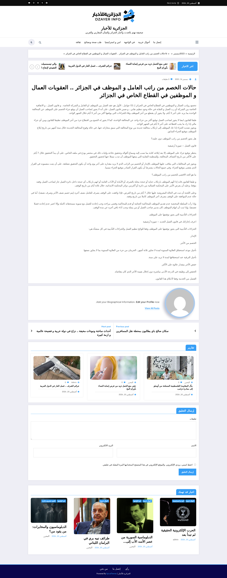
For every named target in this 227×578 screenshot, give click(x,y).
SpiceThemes (111, 573)
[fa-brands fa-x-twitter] (42, 2)
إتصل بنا (157, 42)
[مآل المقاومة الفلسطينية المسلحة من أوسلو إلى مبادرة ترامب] (170, 367)
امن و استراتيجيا (113, 42)
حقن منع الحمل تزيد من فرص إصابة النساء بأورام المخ (158, 65)
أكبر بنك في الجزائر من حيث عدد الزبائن (180, 525)
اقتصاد (192, 501)
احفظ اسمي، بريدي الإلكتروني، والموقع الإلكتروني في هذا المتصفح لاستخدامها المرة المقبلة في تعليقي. (147, 464)
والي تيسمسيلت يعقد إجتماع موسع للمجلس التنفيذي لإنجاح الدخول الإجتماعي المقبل (46, 65)
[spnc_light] (31, 42)
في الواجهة (129, 42)
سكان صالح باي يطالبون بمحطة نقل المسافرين (142, 331)
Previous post (122, 326)
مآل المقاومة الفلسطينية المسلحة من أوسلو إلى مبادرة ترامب (173, 387)
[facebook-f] (46, 2)
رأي (127, 569)
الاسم (193, 445)
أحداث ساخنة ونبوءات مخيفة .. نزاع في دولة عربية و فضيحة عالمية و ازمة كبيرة (74, 333)
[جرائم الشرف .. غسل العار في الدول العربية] (56, 367)
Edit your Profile (145, 302)
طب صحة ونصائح (92, 42)
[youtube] (29, 2)
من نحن (104, 569)
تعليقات (193, 418)
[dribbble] (38, 2)
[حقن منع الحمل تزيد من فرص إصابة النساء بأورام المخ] (113, 367)
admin (73, 382)
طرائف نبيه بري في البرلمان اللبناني (53, 540)
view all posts (152, 308)
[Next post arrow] (31, 331)
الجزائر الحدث (182, 501)
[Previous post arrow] (195, 331)
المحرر (187, 382)
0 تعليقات (165, 79)
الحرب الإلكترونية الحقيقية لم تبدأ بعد (135, 532)
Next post (106, 326)
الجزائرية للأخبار (114, 28)
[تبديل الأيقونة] (197, 42)
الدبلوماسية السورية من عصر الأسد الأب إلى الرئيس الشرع (94, 539)
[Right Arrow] (32, 67)
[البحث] (40, 42)
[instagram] (33, 2)
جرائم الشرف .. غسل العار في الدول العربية (101, 66)
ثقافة (78, 42)
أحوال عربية (144, 42)
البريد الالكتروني (106, 445)
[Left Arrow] (37, 67)
